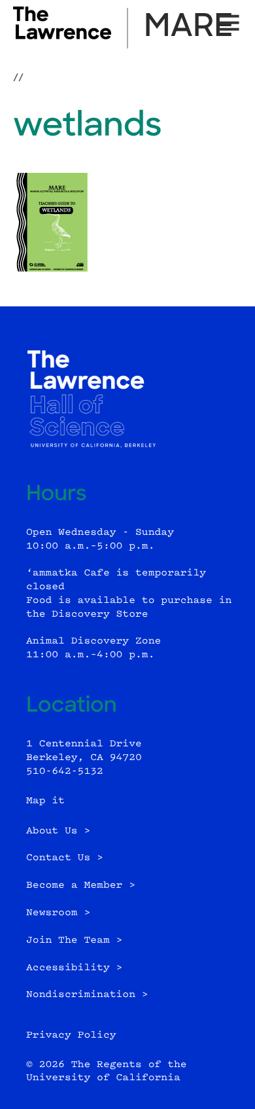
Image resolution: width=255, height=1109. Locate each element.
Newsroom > (58, 913)
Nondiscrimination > (87, 995)
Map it (45, 801)
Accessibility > (74, 968)
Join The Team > (74, 940)
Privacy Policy (71, 1035)
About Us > (58, 831)
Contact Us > (64, 858)
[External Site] (62, 36)
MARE (188, 28)
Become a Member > (80, 885)
